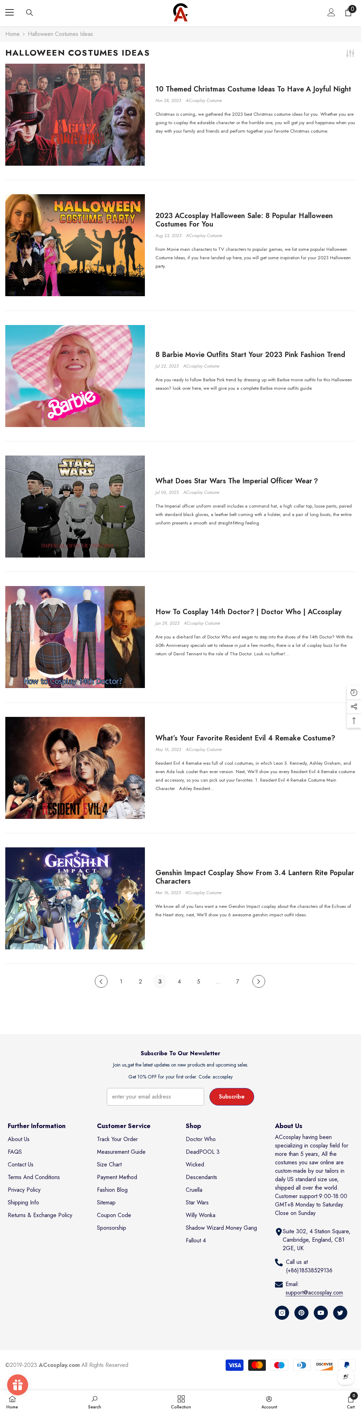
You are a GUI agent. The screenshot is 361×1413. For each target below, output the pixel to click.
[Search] (29, 12)
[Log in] (331, 12)
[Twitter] (340, 1313)
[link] (94, 1402)
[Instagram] (282, 1313)
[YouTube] (321, 1313)
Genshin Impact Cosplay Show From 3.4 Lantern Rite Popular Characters (254, 877)
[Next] (258, 981)
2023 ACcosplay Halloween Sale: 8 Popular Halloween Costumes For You (244, 220)
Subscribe (232, 1097)
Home (12, 34)
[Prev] (101, 981)
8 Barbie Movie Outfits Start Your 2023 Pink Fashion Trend (250, 355)
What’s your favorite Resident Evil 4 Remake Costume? (245, 738)
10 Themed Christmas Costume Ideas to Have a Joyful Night (253, 89)
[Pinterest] (301, 1313)
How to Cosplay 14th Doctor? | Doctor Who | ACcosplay (248, 612)
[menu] (9, 12)
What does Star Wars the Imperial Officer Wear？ (237, 481)
